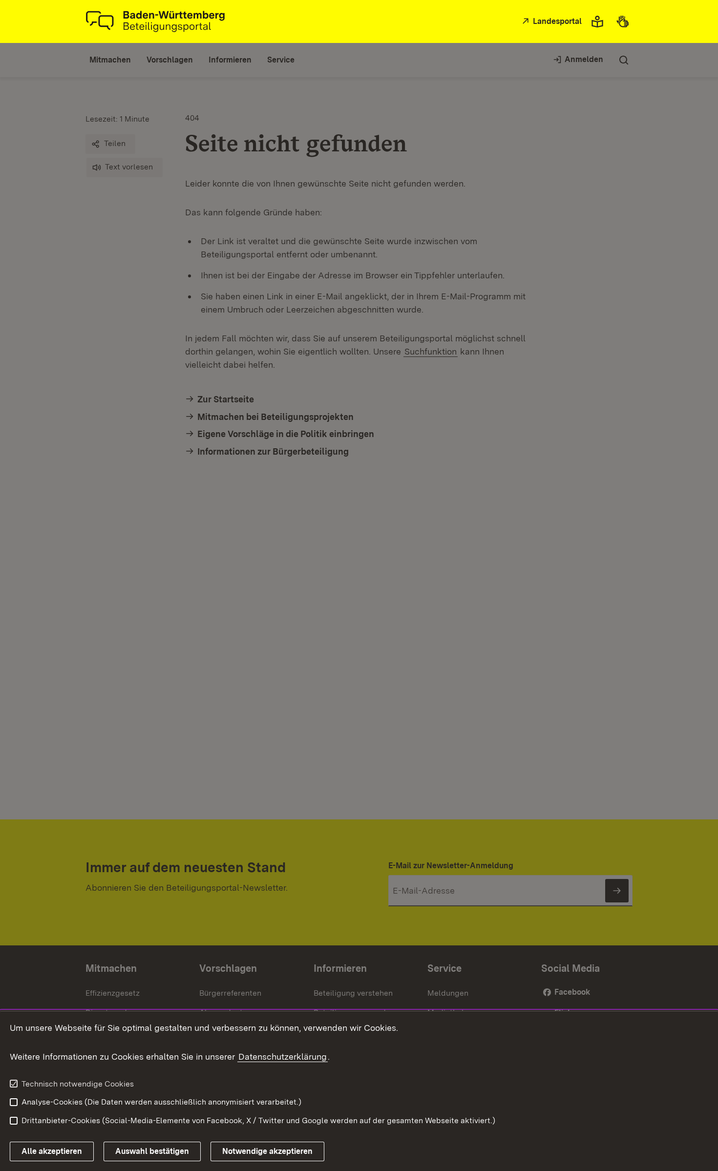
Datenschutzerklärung (282, 1056)
